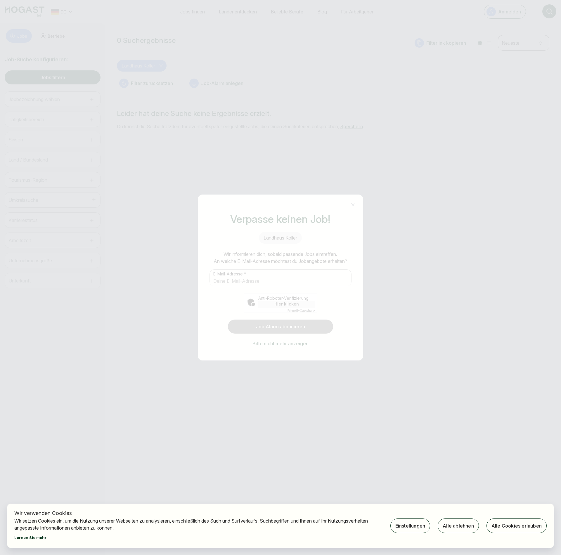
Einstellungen (410, 526)
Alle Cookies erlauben (516, 526)
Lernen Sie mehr (30, 537)
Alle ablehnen (458, 526)
